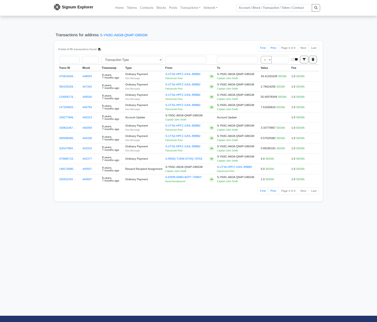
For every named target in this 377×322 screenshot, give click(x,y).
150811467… (67, 127)
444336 (87, 138)
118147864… (67, 148)
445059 (87, 127)
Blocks (161, 7)
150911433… (67, 179)
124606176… (67, 96)
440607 (87, 179)
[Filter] (304, 59)
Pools (173, 7)
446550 (87, 96)
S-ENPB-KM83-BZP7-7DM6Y (183, 177)
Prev (273, 47)
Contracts (146, 7)
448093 (87, 76)
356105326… (67, 86)
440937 (87, 168)
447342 (87, 86)
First (263, 47)
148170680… (67, 168)
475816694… (67, 76)
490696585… (67, 138)
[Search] (316, 8)
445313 (87, 117)
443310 (87, 148)
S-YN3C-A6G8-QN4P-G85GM (123, 35)
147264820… (67, 107)
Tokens (132, 7)
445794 (87, 107)
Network (209, 7)
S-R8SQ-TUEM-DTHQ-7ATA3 (183, 158)
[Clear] (313, 59)
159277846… (67, 117)
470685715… (67, 158)
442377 (87, 158)
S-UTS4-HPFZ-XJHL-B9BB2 (182, 74)
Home (119, 7)
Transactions (189, 7)
